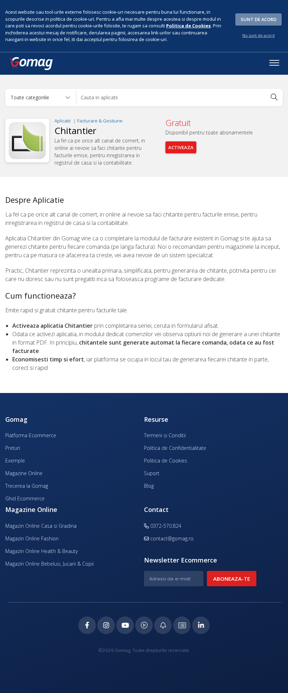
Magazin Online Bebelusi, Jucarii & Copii (49, 563)
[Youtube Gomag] (125, 625)
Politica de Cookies (165, 460)
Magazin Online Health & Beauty (41, 551)
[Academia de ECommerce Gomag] (182, 625)
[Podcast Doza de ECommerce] (144, 625)
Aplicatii (62, 121)
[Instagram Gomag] (106, 625)
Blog (149, 485)
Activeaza (181, 147)
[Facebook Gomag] (87, 625)
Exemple (15, 460)
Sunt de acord (258, 19)
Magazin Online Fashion (32, 538)
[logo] (31, 63)
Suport (151, 473)
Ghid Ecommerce (25, 498)
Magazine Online (23, 473)
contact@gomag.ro (172, 538)
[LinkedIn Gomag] (201, 625)
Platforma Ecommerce (30, 435)
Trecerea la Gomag (26, 485)
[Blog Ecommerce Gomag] (163, 625)
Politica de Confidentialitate (175, 448)
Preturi (12, 448)
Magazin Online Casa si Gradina (41, 525)
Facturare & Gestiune (100, 121)
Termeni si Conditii (165, 435)
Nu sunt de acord (258, 35)
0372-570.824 (165, 525)
